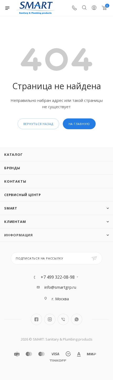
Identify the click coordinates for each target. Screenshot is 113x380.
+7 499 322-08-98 (58, 277)
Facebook (36, 319)
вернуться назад (38, 124)
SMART (10, 208)
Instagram (49, 319)
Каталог (13, 154)
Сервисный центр (22, 194)
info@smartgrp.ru (60, 287)
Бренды (12, 168)
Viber (63, 319)
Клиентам (15, 221)
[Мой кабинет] (94, 8)
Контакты (15, 181)
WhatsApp (76, 319)
